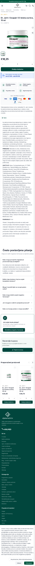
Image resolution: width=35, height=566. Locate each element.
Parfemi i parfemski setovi (8, 492)
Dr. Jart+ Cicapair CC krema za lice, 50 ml (25, 389)
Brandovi (4, 503)
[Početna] (17, 5)
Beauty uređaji (5, 494)
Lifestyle (4, 489)
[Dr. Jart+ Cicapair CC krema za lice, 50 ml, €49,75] (26, 375)
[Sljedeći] (32, 362)
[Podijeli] (32, 32)
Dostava (4, 441)
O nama (4, 436)
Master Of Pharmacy (7, 513)
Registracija (5, 453)
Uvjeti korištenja (6, 446)
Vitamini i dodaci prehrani (8, 482)
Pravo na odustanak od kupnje (10, 455)
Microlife (4, 520)
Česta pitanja (5, 465)
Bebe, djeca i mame (7, 484)
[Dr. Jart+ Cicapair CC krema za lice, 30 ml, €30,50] (9, 375)
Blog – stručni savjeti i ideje (9, 460)
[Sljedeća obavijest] (33, 1)
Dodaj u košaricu (9, 402)
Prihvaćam (29, 563)
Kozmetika (4, 480)
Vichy (3, 523)
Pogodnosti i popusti (7, 477)
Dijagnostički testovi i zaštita (9, 501)
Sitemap (4, 470)
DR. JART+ (4, 14)
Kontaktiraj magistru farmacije (14, 330)
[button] (32, 27)
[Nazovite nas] (33, 6)
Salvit (3, 516)
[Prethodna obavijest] (2, 1)
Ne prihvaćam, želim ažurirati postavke (21, 559)
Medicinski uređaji (6, 496)
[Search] (30, 6)
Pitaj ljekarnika (5, 463)
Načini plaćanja (6, 439)
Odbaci (19, 563)
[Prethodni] (28, 362)
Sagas (3, 518)
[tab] (4, 118)
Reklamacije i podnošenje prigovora (11, 458)
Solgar (3, 511)
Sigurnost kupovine (7, 451)
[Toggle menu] (2, 6)
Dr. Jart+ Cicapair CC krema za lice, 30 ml (8, 389)
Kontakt (4, 467)
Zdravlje (4, 487)
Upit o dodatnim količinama (9, 443)
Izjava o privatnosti (7, 448)
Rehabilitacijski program (8, 499)
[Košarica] (26, 6)
